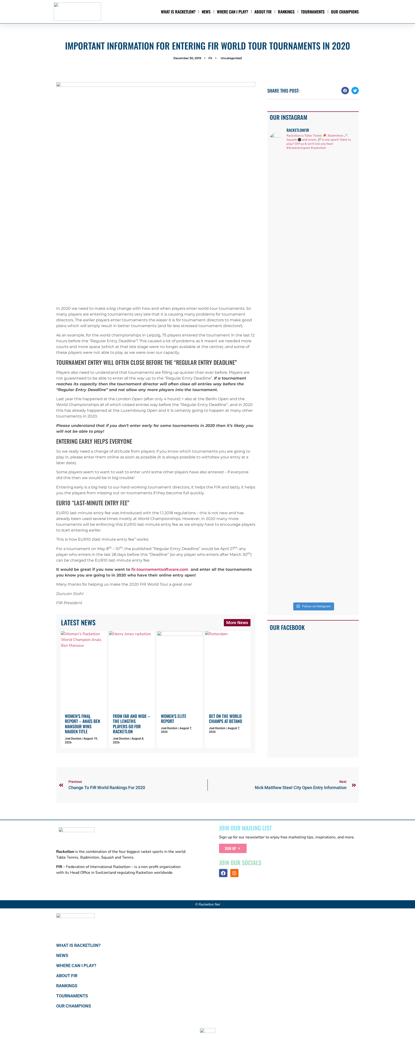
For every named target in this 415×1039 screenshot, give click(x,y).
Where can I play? (232, 12)
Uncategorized (231, 58)
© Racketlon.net (207, 904)
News (206, 12)
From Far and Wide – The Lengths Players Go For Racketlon (131, 724)
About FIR (263, 12)
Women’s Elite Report (173, 718)
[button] (345, 91)
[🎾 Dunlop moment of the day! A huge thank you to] (324, 260)
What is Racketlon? (178, 12)
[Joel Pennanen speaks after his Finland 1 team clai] (280, 257)
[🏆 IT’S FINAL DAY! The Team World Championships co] (302, 286)
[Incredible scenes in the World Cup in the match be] (346, 377)
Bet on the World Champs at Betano (225, 718)
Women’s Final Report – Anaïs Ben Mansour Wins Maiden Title (82, 724)
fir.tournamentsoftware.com (159, 569)
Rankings (286, 12)
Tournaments (313, 12)
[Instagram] (234, 873)
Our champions (345, 12)
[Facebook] (223, 873)
